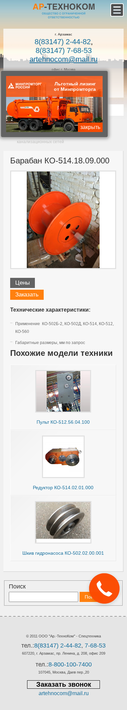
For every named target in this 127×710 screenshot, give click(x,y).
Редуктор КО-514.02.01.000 (63, 487)
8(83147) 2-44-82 (63, 41)
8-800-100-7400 (70, 664)
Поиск (17, 586)
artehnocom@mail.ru (63, 59)
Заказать (27, 294)
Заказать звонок (63, 684)
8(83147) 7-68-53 (64, 50)
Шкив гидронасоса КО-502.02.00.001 (63, 553)
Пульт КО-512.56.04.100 (63, 422)
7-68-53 (95, 645)
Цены (22, 283)
